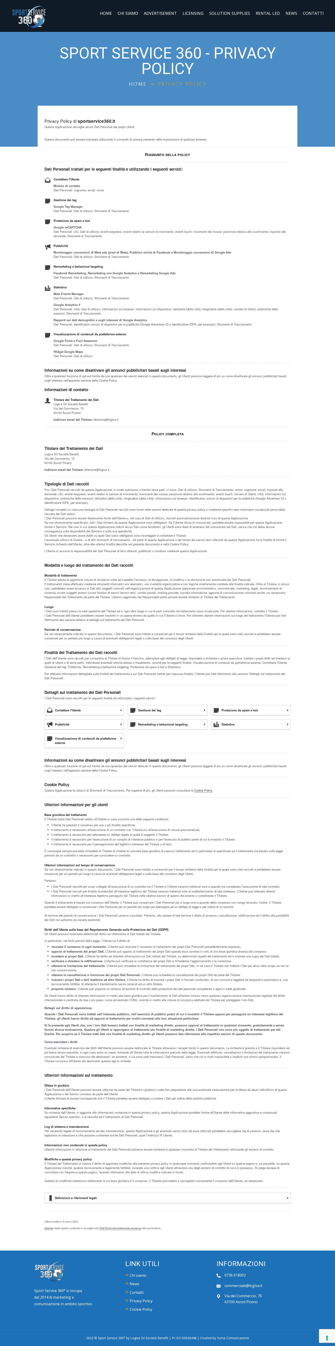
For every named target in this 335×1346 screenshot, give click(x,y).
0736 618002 (235, 1275)
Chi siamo (128, 13)
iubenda (48, 1228)
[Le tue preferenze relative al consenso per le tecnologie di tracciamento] (327, 1338)
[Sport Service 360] (29, 15)
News (291, 13)
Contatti (313, 13)
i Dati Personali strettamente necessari (120, 1228)
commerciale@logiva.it (243, 1285)
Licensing (193, 13)
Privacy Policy (141, 1300)
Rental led (268, 13)
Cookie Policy (203, 790)
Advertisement (160, 13)
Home (106, 13)
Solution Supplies (229, 13)
